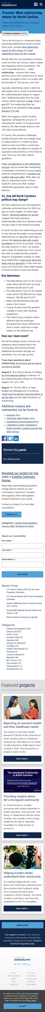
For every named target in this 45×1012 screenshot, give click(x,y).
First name (7, 541)
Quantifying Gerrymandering (20, 421)
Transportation (12, 666)
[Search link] (41, 4)
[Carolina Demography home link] (9, 8)
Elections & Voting (25, 526)
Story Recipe (11, 663)
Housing (9, 652)
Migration (10, 657)
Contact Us (11, 514)
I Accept (22, 1006)
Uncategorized (12, 669)
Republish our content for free (20, 473)
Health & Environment (15, 649)
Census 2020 (8, 526)
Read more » (22, 759)
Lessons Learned (13, 654)
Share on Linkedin (16, 438)
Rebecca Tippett (12, 33)
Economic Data (12, 637)
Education (10, 640)
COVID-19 (10, 634)
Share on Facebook (4, 438)
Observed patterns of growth (24, 215)
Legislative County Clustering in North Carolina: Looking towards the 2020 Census (24, 428)
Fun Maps (10, 646)
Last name (7, 550)
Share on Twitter (10, 438)
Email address (9, 559)
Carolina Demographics (25, 523)
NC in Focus (11, 660)
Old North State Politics (18, 418)
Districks (10, 415)
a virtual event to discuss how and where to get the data (22, 394)
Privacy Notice (31, 1000)
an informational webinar (14, 375)
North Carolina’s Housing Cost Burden (22, 617)
